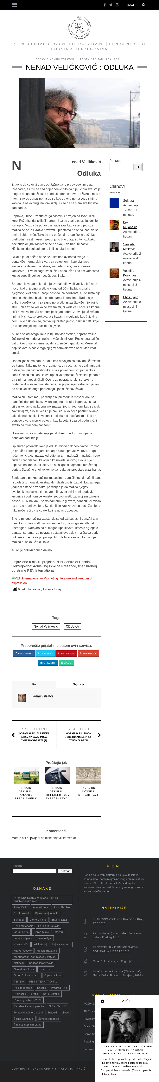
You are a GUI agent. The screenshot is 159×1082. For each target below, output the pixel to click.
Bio (34, 684)
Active (118, 192)
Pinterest (67, 653)
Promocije (20, 993)
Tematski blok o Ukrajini (28, 1012)
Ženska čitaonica (48, 1018)
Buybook (19, 919)
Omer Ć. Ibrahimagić (26, 975)
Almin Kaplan (62, 907)
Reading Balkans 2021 (27, 1000)
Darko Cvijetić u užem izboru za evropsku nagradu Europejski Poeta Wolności (126, 1050)
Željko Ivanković (23, 1018)
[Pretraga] (137, 167)
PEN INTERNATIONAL (43, 981)
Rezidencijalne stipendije (29, 1006)
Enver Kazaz (59, 919)
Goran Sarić (21, 931)
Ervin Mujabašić (23, 925)
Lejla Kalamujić (61, 944)
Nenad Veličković (46, 626)
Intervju (58, 931)
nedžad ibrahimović (41, 962)
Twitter (46, 653)
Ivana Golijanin (23, 938)
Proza (85, 59)
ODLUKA (72, 626)
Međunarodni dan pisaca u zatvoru (35, 956)
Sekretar (129, 200)
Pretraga (115, 160)
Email (67, 663)
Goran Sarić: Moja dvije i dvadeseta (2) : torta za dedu (78, 734)
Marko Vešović (23, 950)
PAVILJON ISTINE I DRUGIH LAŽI (88, 791)
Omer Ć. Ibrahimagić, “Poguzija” (112, 961)
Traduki (52, 1012)
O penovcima (52, 975)
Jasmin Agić (44, 938)
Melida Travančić (47, 950)
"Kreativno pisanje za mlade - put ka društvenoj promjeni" (36, 899)
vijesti (65, 1012)
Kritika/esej (40, 944)
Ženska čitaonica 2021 (27, 1024)
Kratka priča (21, 944)
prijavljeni (33, 838)
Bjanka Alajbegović (46, 913)
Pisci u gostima (23, 987)
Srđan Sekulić (57, 1006)
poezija (41, 987)
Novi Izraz (46, 969)
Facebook (24, 653)
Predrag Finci (59, 987)
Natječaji (19, 962)
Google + (89, 653)
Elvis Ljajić (130, 297)
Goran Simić (41, 931)
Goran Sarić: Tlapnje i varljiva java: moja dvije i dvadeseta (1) (34, 734)
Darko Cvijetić (37, 919)
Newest (112, 192)
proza (34, 993)
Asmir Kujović (22, 913)
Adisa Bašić (21, 907)
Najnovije (78, 684)
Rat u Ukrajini (51, 993)
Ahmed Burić (41, 907)
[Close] (103, 1001)
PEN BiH (19, 981)
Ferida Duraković (48, 925)
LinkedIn (49, 663)
